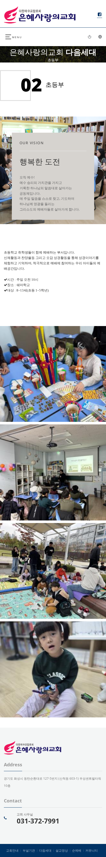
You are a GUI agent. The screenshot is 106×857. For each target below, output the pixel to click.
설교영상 (62, 850)
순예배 (76, 850)
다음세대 (45, 850)
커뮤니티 (91, 850)
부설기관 (29, 850)
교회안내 (12, 850)
